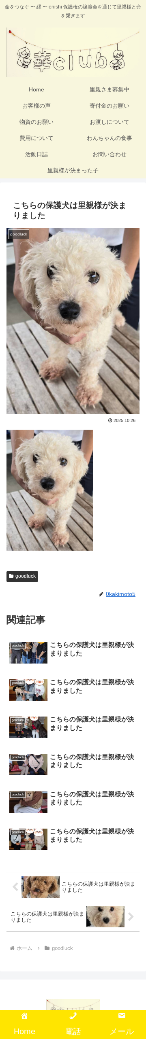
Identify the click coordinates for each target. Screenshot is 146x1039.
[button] (130, 976)
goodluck (25, 576)
